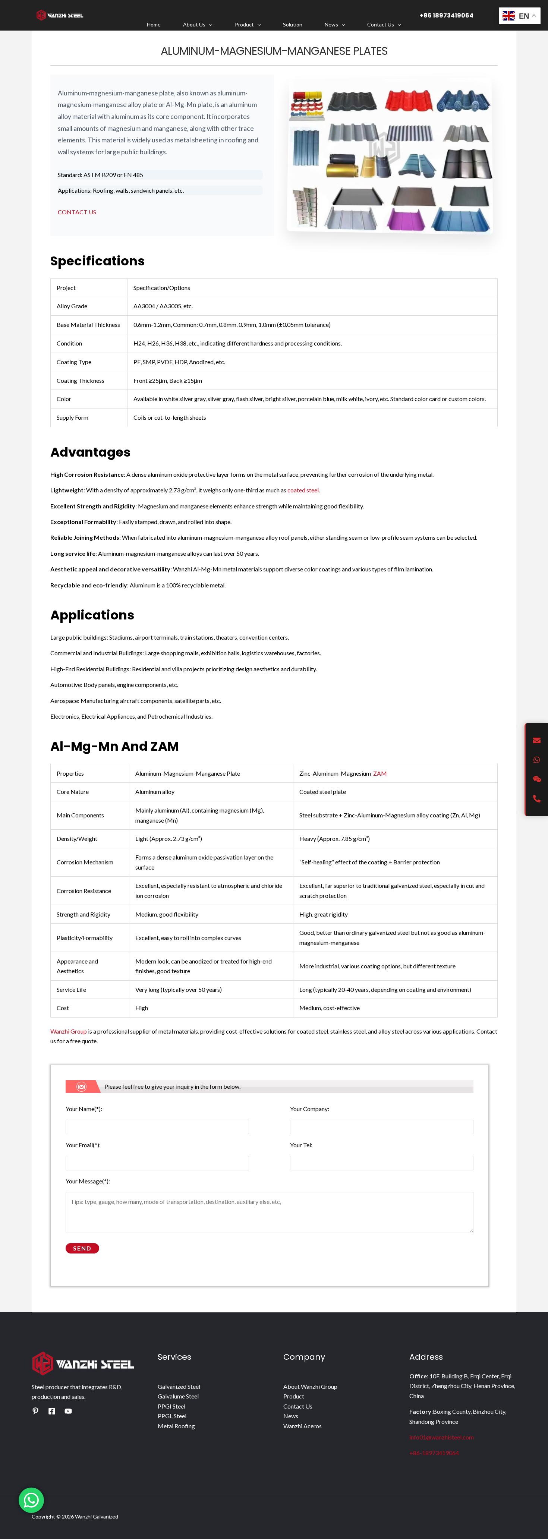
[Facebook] (52, 1411)
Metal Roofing (176, 1425)
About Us (194, 24)
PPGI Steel (171, 1406)
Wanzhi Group (68, 1031)
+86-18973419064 (434, 1452)
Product (244, 24)
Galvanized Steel (179, 1386)
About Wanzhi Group (310, 1386)
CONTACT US (77, 211)
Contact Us (380, 24)
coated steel (303, 489)
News (331, 24)
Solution (292, 24)
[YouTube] (68, 1411)
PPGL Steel (172, 1415)
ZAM (380, 773)
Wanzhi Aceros (302, 1425)
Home (154, 24)
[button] (208, 24)
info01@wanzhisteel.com (441, 1437)
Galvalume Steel (178, 1396)
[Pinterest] (35, 1411)
